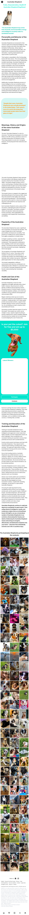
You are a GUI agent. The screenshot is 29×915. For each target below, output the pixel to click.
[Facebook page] (15, 878)
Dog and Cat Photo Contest (10, 881)
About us (10, 884)
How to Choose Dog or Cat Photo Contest (10, 904)
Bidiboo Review (7, 903)
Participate (14, 397)
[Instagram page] (18, 878)
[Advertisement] (14, 160)
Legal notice (23, 882)
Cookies (18, 882)
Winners (17, 881)
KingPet (2, 881)
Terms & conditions (12, 882)
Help (21, 881)
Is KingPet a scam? (4, 884)
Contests (14, 401)
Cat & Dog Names (4, 882)
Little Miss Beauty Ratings (7, 906)
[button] (2, 1)
